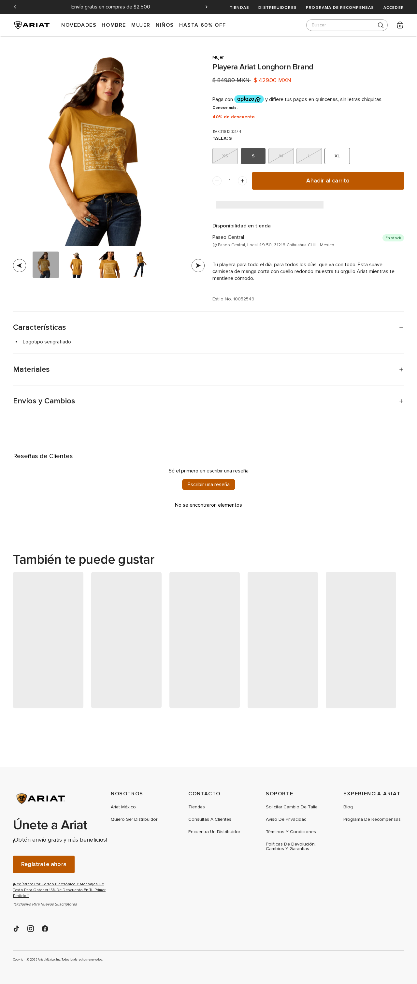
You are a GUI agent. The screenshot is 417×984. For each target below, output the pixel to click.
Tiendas (239, 7)
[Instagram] (30, 928)
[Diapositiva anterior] (15, 7)
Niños (165, 25)
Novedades (78, 25)
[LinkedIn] (16, 928)
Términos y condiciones (291, 832)
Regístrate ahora (43, 864)
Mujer (141, 25)
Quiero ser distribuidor (134, 819)
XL (337, 156)
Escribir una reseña (209, 484)
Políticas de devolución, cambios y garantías (291, 846)
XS (225, 156)
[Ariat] (62, 798)
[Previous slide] (19, 265)
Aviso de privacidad (286, 819)
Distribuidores (277, 7)
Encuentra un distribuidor (214, 832)
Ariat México (123, 807)
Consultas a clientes (209, 819)
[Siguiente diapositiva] (206, 7)
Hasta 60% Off (202, 25)
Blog (348, 807)
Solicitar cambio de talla (292, 807)
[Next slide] (198, 265)
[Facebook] (45, 928)
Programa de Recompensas (340, 7)
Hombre (114, 25)
